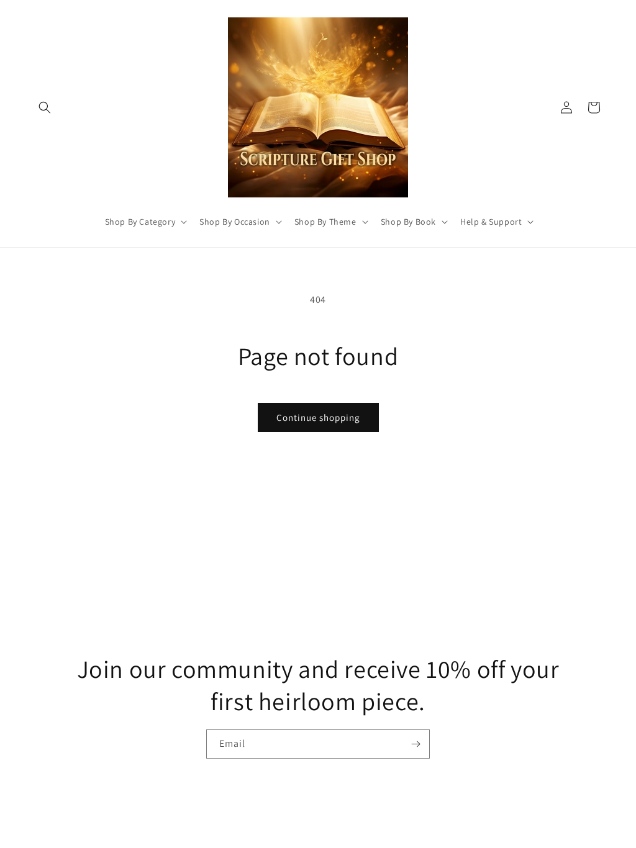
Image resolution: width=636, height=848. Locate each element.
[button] (44, 107)
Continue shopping (318, 417)
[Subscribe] (415, 744)
